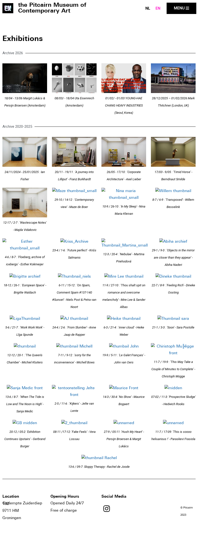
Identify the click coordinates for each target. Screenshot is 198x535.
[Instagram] (106, 508)
